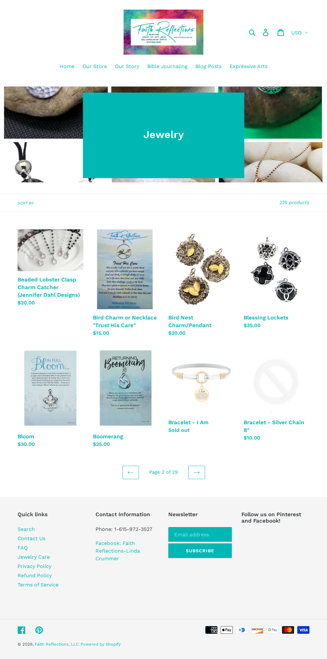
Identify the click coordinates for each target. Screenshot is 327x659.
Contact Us (31, 538)
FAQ (23, 548)
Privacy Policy (34, 566)
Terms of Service (38, 585)
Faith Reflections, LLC (57, 644)
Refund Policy (35, 575)
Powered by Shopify (100, 644)
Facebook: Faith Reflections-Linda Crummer (117, 551)
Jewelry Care (34, 557)
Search (26, 529)
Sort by (26, 203)
